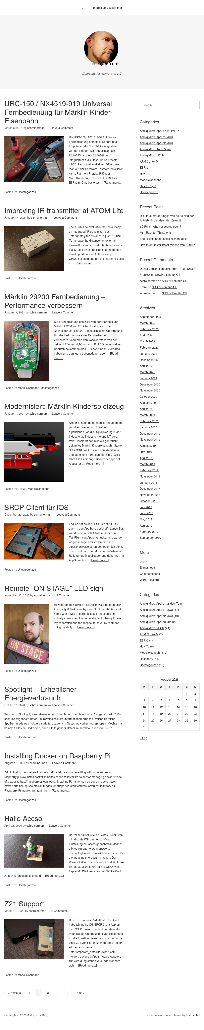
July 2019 (146, 452)
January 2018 (148, 482)
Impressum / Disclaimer (107, 8)
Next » (80, 993)
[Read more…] (113, 182)
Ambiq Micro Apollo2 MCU (156, 143)
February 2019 (149, 470)
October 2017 (148, 501)
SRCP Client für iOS (36, 507)
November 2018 (150, 476)
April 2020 (146, 409)
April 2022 (146, 366)
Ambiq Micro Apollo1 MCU (156, 137)
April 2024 (146, 335)
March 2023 (147, 341)
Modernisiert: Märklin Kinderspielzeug (64, 406)
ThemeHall (193, 1015)
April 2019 (146, 458)
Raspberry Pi (148, 186)
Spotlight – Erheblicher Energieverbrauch (40, 693)
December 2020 (150, 384)
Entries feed (147, 567)
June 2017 (146, 513)
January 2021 (148, 378)
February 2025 (149, 329)
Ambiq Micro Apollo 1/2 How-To (159, 131)
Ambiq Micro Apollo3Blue (155, 149)
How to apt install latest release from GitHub (167, 245)
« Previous (14, 993)
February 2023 (149, 347)
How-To (144, 174)
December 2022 (150, 360)
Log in (144, 561)
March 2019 (147, 464)
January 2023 (148, 354)
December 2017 (150, 488)
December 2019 (150, 433)
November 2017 (150, 495)
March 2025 (147, 323)
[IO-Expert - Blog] (102, 64)
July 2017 (146, 507)
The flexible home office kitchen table (163, 239)
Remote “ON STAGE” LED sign (53, 588)
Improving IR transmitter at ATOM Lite (64, 210)
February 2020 (149, 421)
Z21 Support (24, 903)
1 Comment (64, 595)
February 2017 (149, 532)
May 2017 (146, 519)
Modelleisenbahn (28, 388)
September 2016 (150, 538)
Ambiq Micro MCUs (152, 155)
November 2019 (150, 439)
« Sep (143, 738)
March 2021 (147, 372)
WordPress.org (149, 580)
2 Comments (59, 911)
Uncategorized (27, 192)
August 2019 (148, 446)
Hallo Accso (23, 818)
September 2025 (150, 317)
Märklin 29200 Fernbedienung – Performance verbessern (54, 300)
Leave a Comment (61, 128)
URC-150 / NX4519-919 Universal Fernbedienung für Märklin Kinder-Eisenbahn (58, 111)
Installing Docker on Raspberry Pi (57, 755)
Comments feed (150, 574)
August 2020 (148, 403)
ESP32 (22, 489)
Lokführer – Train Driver (180, 269)
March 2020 (147, 415)
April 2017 (146, 525)
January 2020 (148, 427)
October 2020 (148, 396)
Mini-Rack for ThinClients (156, 232)
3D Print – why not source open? (160, 226)
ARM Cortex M (149, 161)
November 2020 (150, 390)
